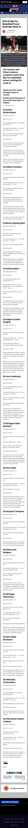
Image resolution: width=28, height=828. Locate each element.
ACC (4, 818)
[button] (23, 12)
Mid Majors (22, 818)
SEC (18, 818)
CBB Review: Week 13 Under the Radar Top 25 (20, 778)
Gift (25, 2)
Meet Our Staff (14, 825)
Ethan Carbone (12, 30)
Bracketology (6, 821)
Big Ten (11, 818)
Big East (7, 818)
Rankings (22, 821)
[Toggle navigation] (13, 13)
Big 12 (15, 818)
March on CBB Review (14, 821)
